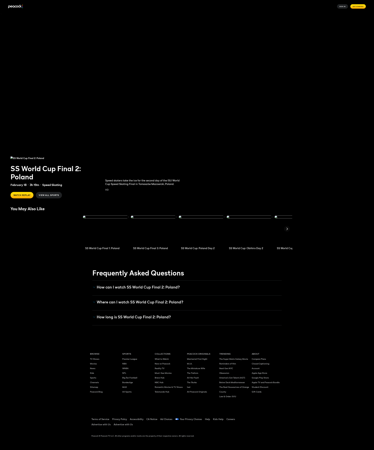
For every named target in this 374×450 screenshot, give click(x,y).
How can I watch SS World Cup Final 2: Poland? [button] (138, 287)
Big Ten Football (129, 377)
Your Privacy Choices (191, 419)
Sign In (342, 6)
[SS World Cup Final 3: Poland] (153, 229)
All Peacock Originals (197, 391)
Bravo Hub (159, 377)
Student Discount (260, 387)
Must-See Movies (163, 373)
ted (188, 387)
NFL (124, 373)
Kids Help (218, 419)
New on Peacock (162, 363)
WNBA (125, 368)
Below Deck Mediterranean (232, 382)
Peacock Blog (96, 391)
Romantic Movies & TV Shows (169, 387)
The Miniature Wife (196, 368)
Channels (94, 382)
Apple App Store (259, 373)
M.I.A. (189, 363)
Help (207, 419)
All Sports (127, 391)
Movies (93, 363)
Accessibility (136, 419)
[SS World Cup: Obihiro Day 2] (249, 229)
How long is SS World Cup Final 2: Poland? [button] (134, 317)
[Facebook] (255, 417)
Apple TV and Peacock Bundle (266, 382)
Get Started (358, 6)
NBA (124, 363)
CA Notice (151, 419)
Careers (230, 419)
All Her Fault (193, 377)
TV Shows (94, 359)
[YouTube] (271, 417)
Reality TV (160, 368)
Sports (93, 377)
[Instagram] (278, 417)
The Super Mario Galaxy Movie (233, 359)
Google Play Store (260, 377)
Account (256, 368)
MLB (124, 387)
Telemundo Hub (162, 391)
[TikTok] (263, 417)
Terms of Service (100, 419)
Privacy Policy (119, 419)
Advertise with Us (101, 424)
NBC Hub (159, 382)
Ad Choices (166, 419)
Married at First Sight (197, 359)
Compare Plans (259, 359)
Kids (92, 373)
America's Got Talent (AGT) (232, 377)
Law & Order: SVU (227, 396)
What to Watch (162, 359)
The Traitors (192, 373)
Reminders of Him (227, 363)
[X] (255, 425)
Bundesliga (127, 382)
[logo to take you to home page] (15, 6)
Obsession (224, 373)
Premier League (129, 359)
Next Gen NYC (226, 368)
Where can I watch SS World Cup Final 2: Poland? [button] (140, 302)
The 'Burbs (192, 382)
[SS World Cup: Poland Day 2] (201, 229)
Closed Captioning (260, 363)
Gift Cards (257, 391)
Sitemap (94, 387)
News (92, 368)
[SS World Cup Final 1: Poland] (105, 229)
